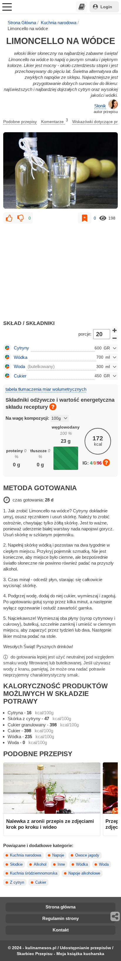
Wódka (82, 864)
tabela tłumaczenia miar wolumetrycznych (46, 389)
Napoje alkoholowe (84, 873)
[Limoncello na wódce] (60, 170)
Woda (104, 864)
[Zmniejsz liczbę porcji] (114, 338)
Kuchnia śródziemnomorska (33, 873)
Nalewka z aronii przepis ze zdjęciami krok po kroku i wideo (50, 824)
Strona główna (60, 906)
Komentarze (54, 121)
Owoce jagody (87, 855)
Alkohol (40, 864)
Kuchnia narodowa (58, 22)
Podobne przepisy (20, 121)
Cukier (40, 882)
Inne (61, 864)
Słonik (100, 105)
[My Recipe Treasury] (81, 6)
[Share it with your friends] (115, 916)
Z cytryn (17, 882)
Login (106, 6)
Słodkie (16, 864)
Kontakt (61, 929)
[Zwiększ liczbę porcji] (114, 330)
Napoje (58, 855)
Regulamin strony (60, 918)
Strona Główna (22, 22)
